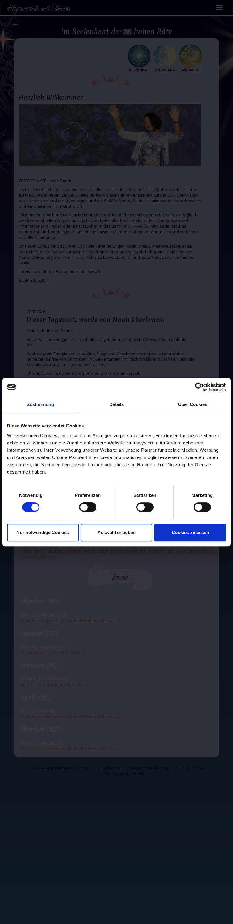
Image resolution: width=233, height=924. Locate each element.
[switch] (87, 507)
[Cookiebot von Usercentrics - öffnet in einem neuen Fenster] (199, 386)
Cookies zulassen (190, 532)
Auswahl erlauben (116, 532)
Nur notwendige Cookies (42, 532)
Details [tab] (116, 404)
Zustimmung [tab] (40, 404)
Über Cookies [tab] (192, 404)
